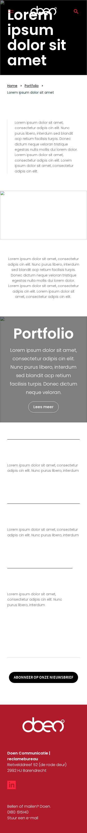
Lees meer (43, 407)
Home (12, 85)
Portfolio (32, 85)
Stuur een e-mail (22, 818)
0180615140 (18, 812)
